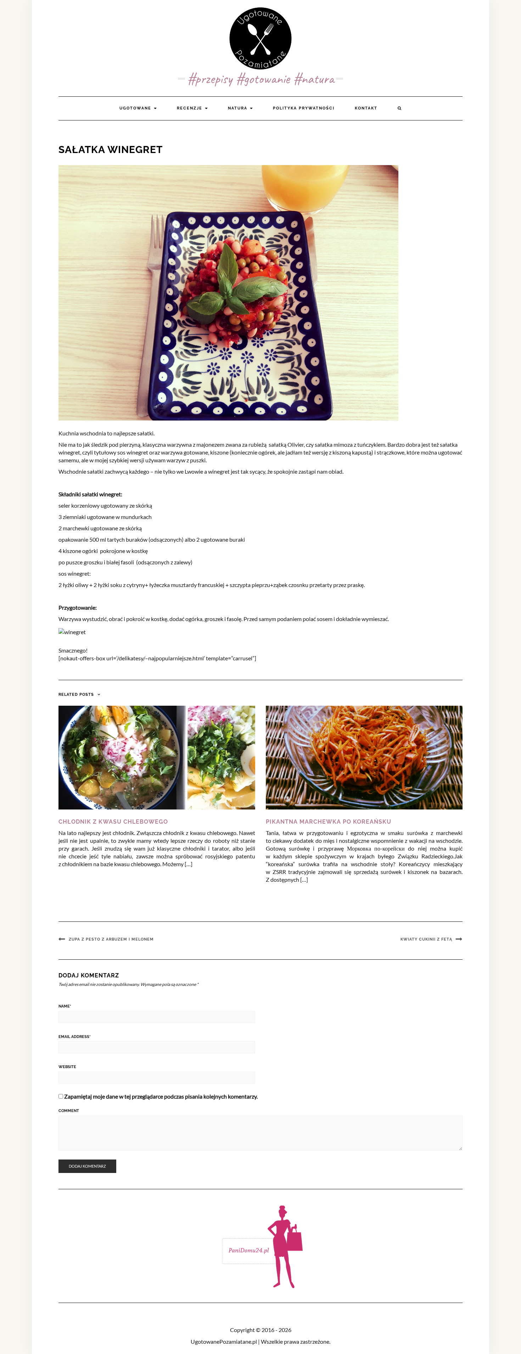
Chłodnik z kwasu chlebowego (113, 821)
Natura (238, 108)
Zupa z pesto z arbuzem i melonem (111, 939)
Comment (68, 1110)
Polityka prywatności (304, 108)
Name (64, 1006)
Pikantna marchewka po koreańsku (328, 821)
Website (67, 1067)
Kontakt (366, 108)
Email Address (74, 1036)
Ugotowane (136, 108)
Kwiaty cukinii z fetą (426, 939)
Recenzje (190, 108)
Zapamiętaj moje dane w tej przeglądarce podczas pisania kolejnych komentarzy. (161, 1096)
